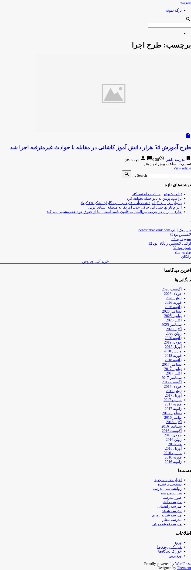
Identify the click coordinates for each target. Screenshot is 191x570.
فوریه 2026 (173, 302)
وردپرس (175, 556)
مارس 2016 (173, 453)
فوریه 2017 (173, 404)
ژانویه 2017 (173, 409)
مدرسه (185, 2)
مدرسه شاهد (172, 511)
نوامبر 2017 (173, 369)
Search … (139, 175)
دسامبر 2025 (172, 311)
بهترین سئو (182, 252)
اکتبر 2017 (174, 373)
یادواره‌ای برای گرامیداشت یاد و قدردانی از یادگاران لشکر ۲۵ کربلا (131, 203)
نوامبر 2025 (173, 316)
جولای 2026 (173, 294)
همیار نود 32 (182, 248)
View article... (181, 168)
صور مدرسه (172, 497)
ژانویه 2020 (173, 338)
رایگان (186, 257)
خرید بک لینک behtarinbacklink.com (164, 230)
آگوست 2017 (172, 382)
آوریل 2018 (173, 347)
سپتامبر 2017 (171, 378)
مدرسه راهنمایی (169, 506)
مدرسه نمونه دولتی (167, 524)
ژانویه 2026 (173, 307)
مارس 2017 (173, 400)
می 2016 (175, 444)
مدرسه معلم (172, 520)
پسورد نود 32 (181, 239)
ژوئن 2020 (174, 333)
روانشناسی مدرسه (167, 489)
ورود (178, 542)
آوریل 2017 (173, 395)
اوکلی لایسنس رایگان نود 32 (169, 243)
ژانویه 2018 (173, 360)
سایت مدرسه (171, 493)
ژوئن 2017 (174, 391)
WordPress (183, 564)
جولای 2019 (173, 342)
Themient (184, 568)
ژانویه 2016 (173, 462)
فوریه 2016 (173, 457)
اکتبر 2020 (174, 329)
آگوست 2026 (172, 289)
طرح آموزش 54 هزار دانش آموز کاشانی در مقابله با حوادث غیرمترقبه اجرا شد (100, 147)
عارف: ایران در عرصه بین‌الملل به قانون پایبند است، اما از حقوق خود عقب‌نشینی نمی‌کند (114, 212)
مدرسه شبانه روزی (167, 515)
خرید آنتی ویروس (95, 261)
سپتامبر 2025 (171, 325)
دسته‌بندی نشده (170, 484)
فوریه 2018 (173, 356)
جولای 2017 (173, 386)
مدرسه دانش (175, 160)
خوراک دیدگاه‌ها (170, 551)
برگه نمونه (174, 10)
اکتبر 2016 (174, 422)
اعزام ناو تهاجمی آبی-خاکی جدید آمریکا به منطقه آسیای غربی (135, 207)
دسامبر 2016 (172, 413)
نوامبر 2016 (173, 417)
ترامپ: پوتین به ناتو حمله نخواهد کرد (154, 198)
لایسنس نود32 (180, 234)
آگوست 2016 (172, 431)
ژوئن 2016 (174, 440)
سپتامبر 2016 (171, 426)
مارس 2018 (173, 351)
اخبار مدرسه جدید (168, 480)
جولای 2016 (173, 435)
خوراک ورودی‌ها (169, 547)
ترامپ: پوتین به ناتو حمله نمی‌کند (157, 194)
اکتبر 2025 (174, 320)
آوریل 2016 (173, 448)
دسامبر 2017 (172, 364)
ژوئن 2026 (174, 298)
